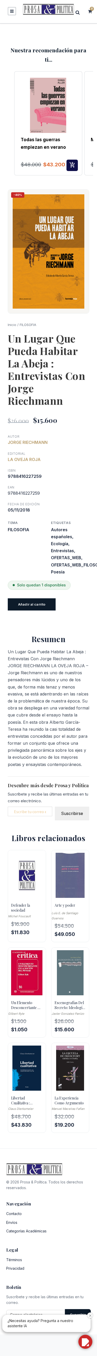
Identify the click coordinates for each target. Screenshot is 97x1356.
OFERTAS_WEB (66, 557)
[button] (9, 123)
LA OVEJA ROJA (24, 459)
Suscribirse (72, 813)
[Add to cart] (72, 165)
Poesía (58, 571)
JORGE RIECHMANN (28, 442)
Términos (14, 1260)
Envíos (11, 1222)
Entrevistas (62, 550)
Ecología (59, 543)
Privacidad (15, 1268)
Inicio (12, 325)
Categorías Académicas (26, 1231)
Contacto (14, 1213)
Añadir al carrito (31, 604)
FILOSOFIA (28, 325)
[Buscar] (79, 12)
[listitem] (48, 123)
